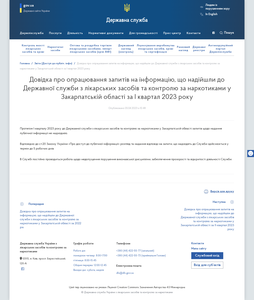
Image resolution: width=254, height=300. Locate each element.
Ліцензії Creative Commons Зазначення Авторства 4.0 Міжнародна (146, 287)
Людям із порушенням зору (217, 7)
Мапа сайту (198, 248)
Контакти (197, 243)
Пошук (229, 33)
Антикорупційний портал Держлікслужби (220, 48)
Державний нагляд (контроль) (126, 48)
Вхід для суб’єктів (207, 265)
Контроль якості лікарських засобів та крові (33, 48)
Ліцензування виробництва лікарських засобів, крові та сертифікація (156, 48)
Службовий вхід (207, 255)
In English (211, 14)
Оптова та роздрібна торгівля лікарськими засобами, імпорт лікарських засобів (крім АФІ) (90, 48)
